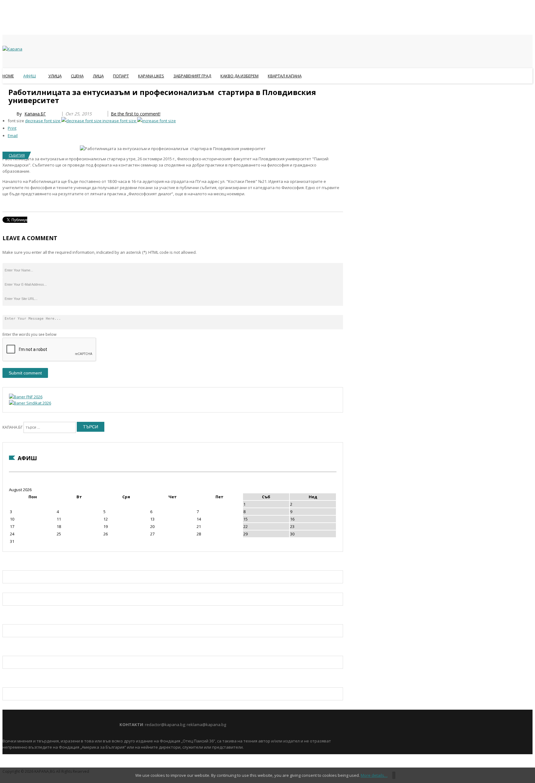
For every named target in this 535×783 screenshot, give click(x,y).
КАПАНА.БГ (12, 427)
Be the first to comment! (135, 114)
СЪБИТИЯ (17, 155)
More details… (374, 775)
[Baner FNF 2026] (25, 397)
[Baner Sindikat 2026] (30, 403)
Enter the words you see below (29, 334)
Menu (5, 91)
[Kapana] (12, 49)
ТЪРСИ (90, 426)
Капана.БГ (35, 114)
